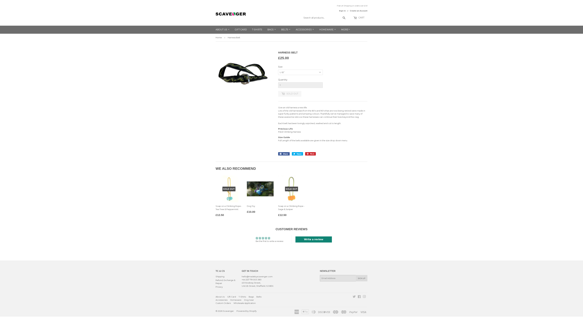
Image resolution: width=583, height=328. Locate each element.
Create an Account (358, 11)
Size (280, 66)
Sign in (342, 11)
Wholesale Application (245, 303)
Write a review (313, 239)
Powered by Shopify (247, 311)
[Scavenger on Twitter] (354, 297)
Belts (285, 29)
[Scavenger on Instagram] (364, 297)
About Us (222, 29)
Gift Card (241, 29)
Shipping (220, 276)
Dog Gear (249, 300)
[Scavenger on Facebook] (359, 297)
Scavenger (228, 311)
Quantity (282, 79)
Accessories (304, 29)
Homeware (326, 29)
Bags (270, 29)
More (344, 29)
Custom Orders (223, 303)
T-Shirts (257, 29)
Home (219, 37)
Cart (361, 17)
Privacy (219, 287)
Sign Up (361, 278)
